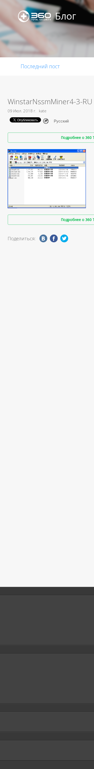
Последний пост (40, 66)
